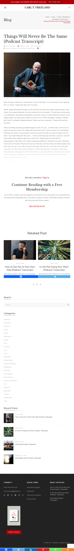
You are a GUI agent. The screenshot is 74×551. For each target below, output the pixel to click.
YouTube (15, 495)
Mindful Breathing (10, 364)
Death (8, 48)
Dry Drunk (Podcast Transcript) (25, 444)
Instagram (11, 495)
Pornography (8, 374)
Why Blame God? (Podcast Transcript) (28, 458)
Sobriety (6, 387)
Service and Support (10, 381)
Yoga (5, 401)
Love (5, 353)
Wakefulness (31, 48)
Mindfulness (14, 48)
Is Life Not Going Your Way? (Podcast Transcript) (54, 268)
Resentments (8, 377)
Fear (5, 343)
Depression (7, 336)
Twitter (23, 495)
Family (6, 340)
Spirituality (22, 48)
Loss (5, 350)
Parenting (7, 370)
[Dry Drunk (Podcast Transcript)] (8, 445)
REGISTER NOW (37, 206)
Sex (5, 384)
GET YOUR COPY (55, 2)
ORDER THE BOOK (13, 532)
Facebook (8, 495)
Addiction (7, 319)
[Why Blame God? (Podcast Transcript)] (8, 459)
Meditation (7, 357)
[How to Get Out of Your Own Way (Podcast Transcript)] (20, 250)
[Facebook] (21, 276)
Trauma (6, 394)
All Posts (7, 326)
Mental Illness (8, 360)
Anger (6, 330)
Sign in (46, 178)
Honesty (7, 347)
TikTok (4, 495)
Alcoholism (7, 323)
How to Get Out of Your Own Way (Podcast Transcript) (20, 268)
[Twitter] (55, 276)
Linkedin (19, 495)
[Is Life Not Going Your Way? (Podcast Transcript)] (54, 250)
